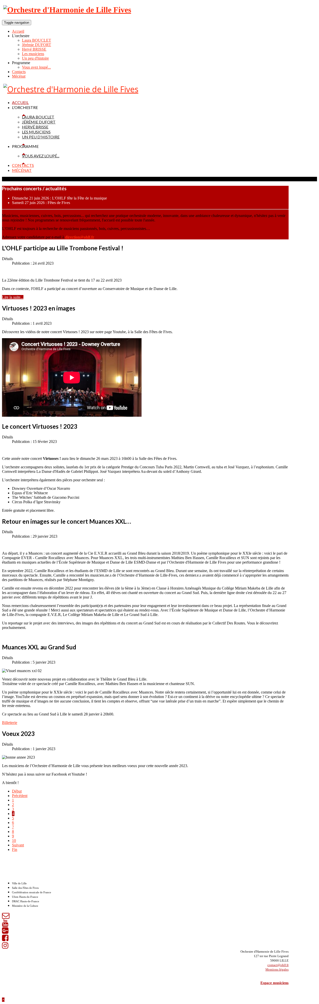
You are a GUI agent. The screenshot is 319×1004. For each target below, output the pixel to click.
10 (14, 840)
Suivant (18, 845)
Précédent (19, 796)
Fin (14, 849)
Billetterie (9, 722)
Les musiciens (33, 54)
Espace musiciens (274, 983)
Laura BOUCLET (36, 40)
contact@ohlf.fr (278, 965)
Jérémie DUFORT (36, 45)
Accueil (18, 31)
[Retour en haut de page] (3, 1000)
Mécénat (18, 76)
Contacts (19, 72)
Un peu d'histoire (35, 58)
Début (17, 791)
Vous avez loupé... (36, 67)
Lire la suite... (12, 297)
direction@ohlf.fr (79, 237)
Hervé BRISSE (34, 49)
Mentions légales (277, 969)
